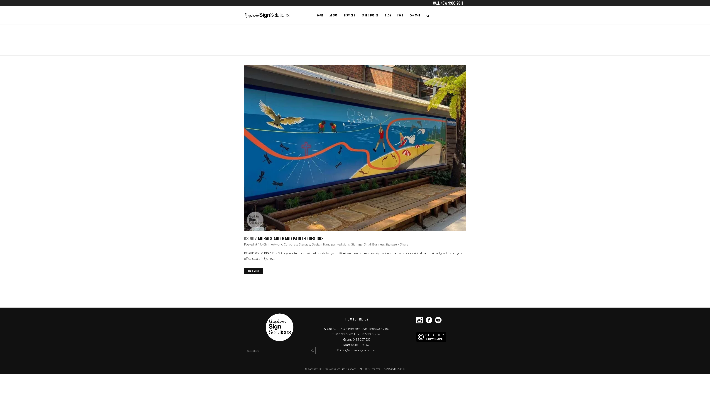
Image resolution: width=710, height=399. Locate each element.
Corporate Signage (297, 244)
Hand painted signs (336, 244)
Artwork (276, 244)
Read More (253, 271)
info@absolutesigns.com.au (358, 350)
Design (317, 244)
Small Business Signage (380, 244)
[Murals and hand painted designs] (355, 148)
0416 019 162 (360, 345)
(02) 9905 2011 (345, 334)
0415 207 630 (361, 339)
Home (428, 41)
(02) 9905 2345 (371, 334)
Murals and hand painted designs (291, 238)
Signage (357, 244)
